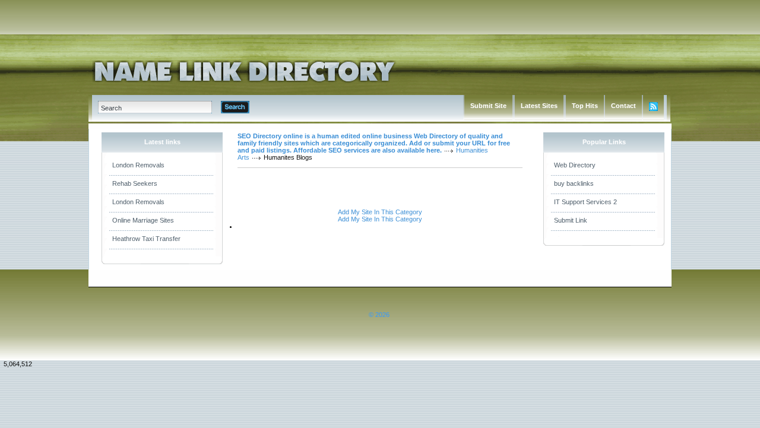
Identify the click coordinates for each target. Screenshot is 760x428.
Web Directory (575, 165)
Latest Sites (539, 105)
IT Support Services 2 (585, 201)
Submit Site (488, 105)
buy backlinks (574, 183)
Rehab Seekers (134, 183)
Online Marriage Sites (143, 220)
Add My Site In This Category (380, 211)
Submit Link (570, 220)
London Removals (138, 165)
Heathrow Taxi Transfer (146, 238)
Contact (623, 105)
